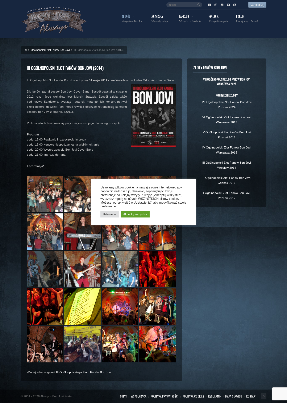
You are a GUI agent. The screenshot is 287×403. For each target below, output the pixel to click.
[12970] (120, 231)
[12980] (157, 269)
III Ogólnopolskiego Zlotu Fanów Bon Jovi (83, 372)
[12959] (82, 194)
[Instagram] (216, 5)
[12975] (82, 269)
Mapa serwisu (233, 396)
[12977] (120, 269)
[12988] (45, 344)
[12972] (157, 231)
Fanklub (190, 19)
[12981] (45, 306)
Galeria (218, 19)
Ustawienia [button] (109, 214)
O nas (123, 396)
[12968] (45, 231)
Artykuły (161, 19)
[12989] (82, 344)
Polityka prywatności (164, 396)
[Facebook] (209, 5)
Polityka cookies (193, 396)
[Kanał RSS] (234, 5)
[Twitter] (228, 5)
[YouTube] (222, 5)
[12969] (82, 231)
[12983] (120, 306)
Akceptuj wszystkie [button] (135, 214)
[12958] (45, 194)
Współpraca (138, 396)
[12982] (82, 306)
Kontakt (251, 396)
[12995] (157, 344)
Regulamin (214, 396)
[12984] (157, 306)
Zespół (132, 19)
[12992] (120, 344)
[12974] (45, 269)
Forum (247, 19)
